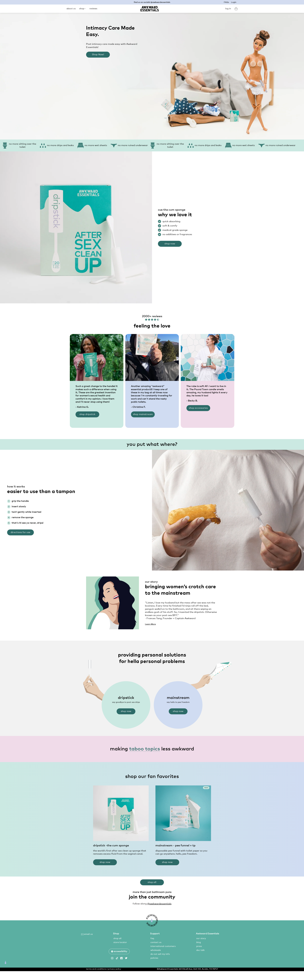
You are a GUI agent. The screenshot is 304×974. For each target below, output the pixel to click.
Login (233, 2)
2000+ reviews (152, 316)
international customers (163, 946)
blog (198, 942)
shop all (152, 882)
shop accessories (198, 408)
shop (81, 9)
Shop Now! (98, 54)
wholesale (155, 950)
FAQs (226, 2)
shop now (169, 244)
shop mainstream (143, 414)
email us (88, 934)
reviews (93, 9)
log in (228, 9)
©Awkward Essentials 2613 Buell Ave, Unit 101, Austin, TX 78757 (187, 969)
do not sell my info (160, 954)
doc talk (200, 950)
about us (71, 9)
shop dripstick (87, 414)
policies (154, 958)
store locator (120, 942)
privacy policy (114, 969)
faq (152, 938)
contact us (155, 942)
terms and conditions (96, 969)
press (199, 946)
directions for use (20, 532)
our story (201, 938)
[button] (119, 951)
